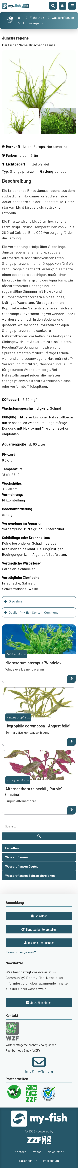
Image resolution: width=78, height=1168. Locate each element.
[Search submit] (39, 836)
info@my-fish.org (39, 1071)
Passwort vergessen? (21, 952)
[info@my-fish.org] (39, 1061)
